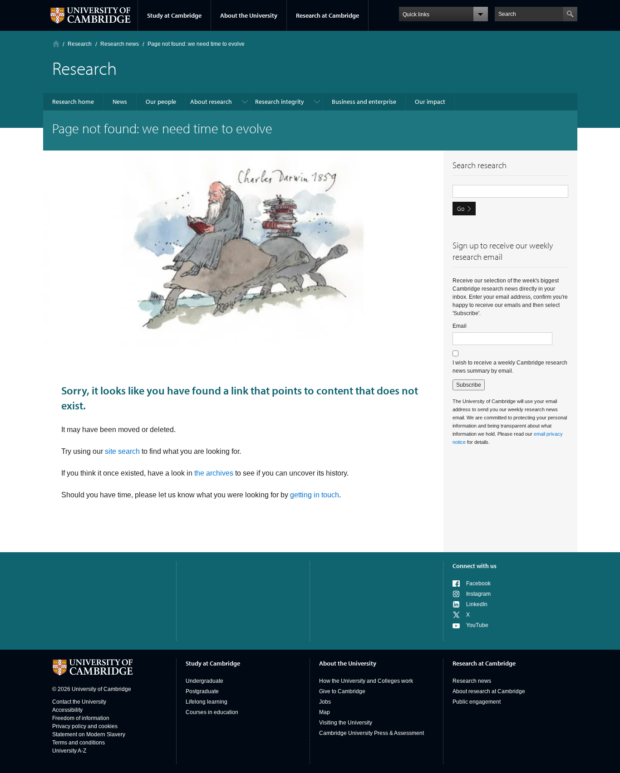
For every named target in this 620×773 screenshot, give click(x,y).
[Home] (56, 44)
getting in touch (314, 495)
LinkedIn (476, 604)
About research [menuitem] (211, 101)
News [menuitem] (120, 101)
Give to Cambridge (342, 691)
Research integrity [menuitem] (279, 101)
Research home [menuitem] (73, 101)
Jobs (325, 702)
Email (460, 326)
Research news (472, 681)
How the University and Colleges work (366, 681)
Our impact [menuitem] (430, 101)
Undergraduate (204, 681)
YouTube (477, 625)
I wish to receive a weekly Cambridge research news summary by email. (510, 367)
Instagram (478, 594)
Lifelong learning (206, 702)
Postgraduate (202, 691)
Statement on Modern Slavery (88, 734)
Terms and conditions (78, 742)
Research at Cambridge (327, 15)
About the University (248, 15)
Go (460, 208)
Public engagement (477, 702)
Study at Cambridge (174, 15)
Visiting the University (345, 723)
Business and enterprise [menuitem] (364, 101)
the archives (213, 473)
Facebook (478, 583)
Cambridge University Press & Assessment (371, 733)
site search (122, 451)
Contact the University (79, 702)
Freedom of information (80, 718)
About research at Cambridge (489, 691)
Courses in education (212, 712)
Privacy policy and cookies (85, 726)
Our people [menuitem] (161, 101)
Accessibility (67, 710)
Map (324, 712)
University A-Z (69, 751)
